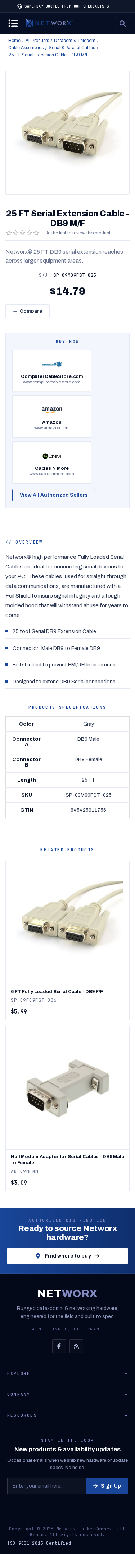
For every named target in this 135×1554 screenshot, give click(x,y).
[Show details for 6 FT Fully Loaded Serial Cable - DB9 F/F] (67, 922)
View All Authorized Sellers (54, 495)
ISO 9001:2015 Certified (39, 1543)
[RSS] (76, 1346)
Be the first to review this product (78, 232)
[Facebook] (59, 1346)
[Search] (122, 23)
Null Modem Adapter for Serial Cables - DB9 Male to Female (67, 1159)
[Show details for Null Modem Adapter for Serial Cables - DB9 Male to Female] (67, 1087)
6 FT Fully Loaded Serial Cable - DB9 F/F (57, 991)
